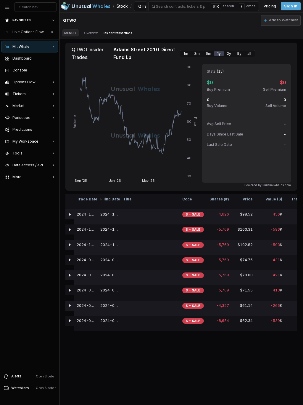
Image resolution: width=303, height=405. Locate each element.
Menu (69, 33)
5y (239, 53)
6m (208, 53)
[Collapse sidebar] (7, 7)
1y (219, 53)
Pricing (270, 6)
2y (229, 53)
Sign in (290, 6)
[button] (280, 20)
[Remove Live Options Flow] (52, 32)
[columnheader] (69, 201)
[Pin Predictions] (52, 129)
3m (197, 53)
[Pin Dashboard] (52, 58)
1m (185, 53)
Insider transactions (118, 33)
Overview (91, 33)
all (249, 53)
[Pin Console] (52, 70)
